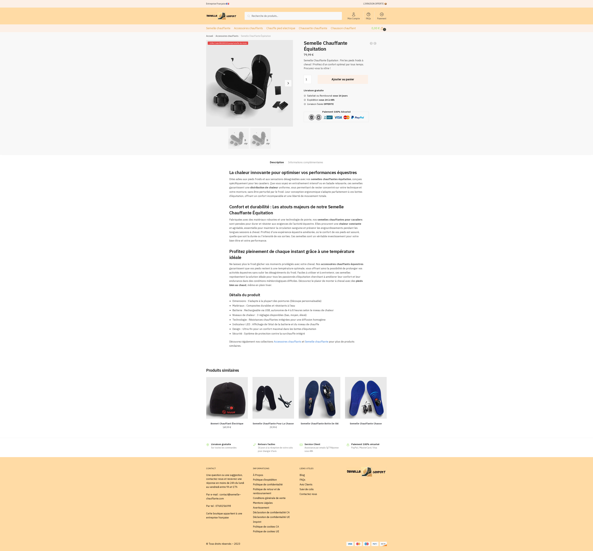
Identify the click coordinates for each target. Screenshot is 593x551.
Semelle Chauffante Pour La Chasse (273, 423)
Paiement (381, 18)
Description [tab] (277, 162)
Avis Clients (306, 484)
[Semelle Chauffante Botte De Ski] (319, 398)
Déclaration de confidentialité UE (271, 517)
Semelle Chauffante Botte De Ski (320, 423)
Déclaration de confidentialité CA (271, 512)
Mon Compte (354, 18)
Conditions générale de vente (269, 498)
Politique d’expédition (265, 479)
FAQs (368, 18)
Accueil (209, 36)
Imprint (257, 521)
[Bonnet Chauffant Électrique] (227, 398)
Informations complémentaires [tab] (305, 162)
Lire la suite (320, 434)
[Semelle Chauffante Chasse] (366, 398)
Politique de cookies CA (266, 526)
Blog (302, 475)
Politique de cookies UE (266, 531)
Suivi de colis (307, 489)
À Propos (258, 475)
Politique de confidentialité (268, 484)
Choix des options (273, 434)
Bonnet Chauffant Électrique (227, 423)
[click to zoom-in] (249, 83)
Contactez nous (308, 494)
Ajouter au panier (343, 79)
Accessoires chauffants (227, 36)
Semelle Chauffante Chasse (366, 423)
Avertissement (261, 507)
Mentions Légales (263, 502)
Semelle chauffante (316, 341)
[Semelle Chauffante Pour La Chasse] (273, 398)
